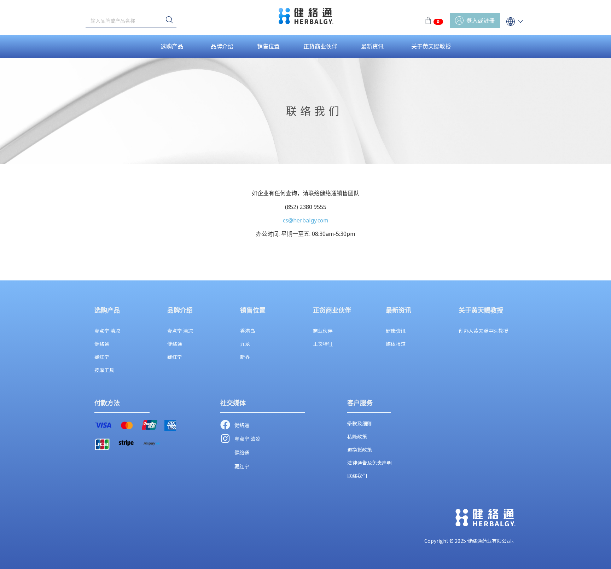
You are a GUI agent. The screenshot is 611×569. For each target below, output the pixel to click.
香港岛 (247, 330)
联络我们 (357, 475)
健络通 (101, 343)
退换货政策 (359, 449)
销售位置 (268, 46)
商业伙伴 (323, 330)
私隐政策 (357, 436)
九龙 (245, 343)
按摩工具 (104, 369)
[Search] (169, 20)
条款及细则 (359, 423)
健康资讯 (396, 330)
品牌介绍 (222, 46)
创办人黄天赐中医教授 (483, 330)
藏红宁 (101, 356)
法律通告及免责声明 (369, 462)
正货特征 (323, 343)
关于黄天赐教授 (431, 46)
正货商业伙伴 (320, 46)
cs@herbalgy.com (305, 220)
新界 (245, 356)
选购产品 (172, 46)
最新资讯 (372, 46)
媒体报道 (396, 343)
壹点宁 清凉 (107, 330)
